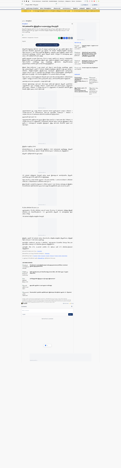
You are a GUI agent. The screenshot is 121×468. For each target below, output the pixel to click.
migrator (24, 41)
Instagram (43, 255)
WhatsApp (47, 253)
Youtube (47, 255)
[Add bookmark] (72, 23)
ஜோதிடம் (75, 8)
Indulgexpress (68, 1)
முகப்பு (23, 8)
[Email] (69, 38)
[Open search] (24, 1)
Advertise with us (42, 108)
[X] (92, 1)
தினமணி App (41, 258)
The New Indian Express (36, 1)
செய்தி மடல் (85, 4)
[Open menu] (22, 1)
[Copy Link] (72, 38)
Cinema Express (61, 1)
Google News (64, 255)
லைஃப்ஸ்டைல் (66, 8)
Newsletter (39, 251)
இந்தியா (88, 8)
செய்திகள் (25, 23)
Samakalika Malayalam (53, 1)
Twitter (39, 255)
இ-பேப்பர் (95, 4)
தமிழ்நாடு (82, 8)
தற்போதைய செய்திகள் (32, 8)
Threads (56, 255)
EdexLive (73, 1)
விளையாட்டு (57, 8)
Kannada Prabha (45, 1)
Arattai (59, 255)
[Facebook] (85, 1)
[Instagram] (89, 1)
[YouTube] (94, 1)
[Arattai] (87, 1)
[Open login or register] (28, 1)
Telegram (52, 255)
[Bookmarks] (26, 1)
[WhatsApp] (96, 1)
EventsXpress (79, 1)
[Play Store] (99, 1)
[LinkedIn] (67, 38)
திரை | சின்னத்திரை (45, 8)
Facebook (35, 255)
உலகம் (94, 8)
